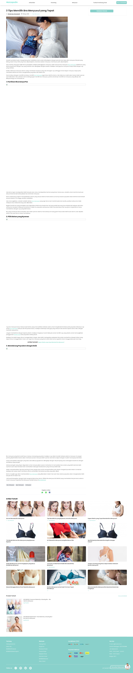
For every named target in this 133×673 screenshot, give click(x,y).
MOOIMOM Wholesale (11, 649)
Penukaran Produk (43, 649)
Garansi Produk (42, 651)
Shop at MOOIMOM (121, 2)
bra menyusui (38, 75)
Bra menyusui (72, 64)
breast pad (17, 334)
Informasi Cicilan (43, 656)
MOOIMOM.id (42, 480)
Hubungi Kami (42, 644)
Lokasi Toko (9, 646)
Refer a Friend (42, 661)
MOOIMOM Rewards (43, 658)
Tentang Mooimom (10, 644)
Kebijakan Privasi (43, 653)
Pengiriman (41, 646)
